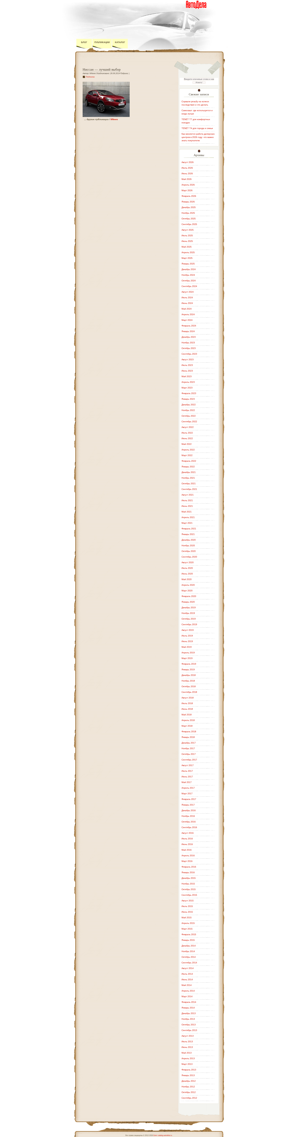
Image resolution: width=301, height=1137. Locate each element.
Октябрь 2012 (189, 1092)
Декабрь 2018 (189, 675)
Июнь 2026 (187, 173)
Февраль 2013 (189, 1069)
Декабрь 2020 (189, 540)
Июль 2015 (187, 906)
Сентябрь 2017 (189, 759)
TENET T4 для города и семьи (197, 128)
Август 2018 (188, 697)
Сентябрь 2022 (189, 421)
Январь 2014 (188, 1007)
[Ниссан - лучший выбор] (106, 116)
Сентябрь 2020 (189, 557)
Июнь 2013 (187, 1047)
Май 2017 (187, 782)
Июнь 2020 (187, 573)
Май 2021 (187, 511)
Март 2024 (187, 320)
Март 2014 (187, 996)
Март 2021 (187, 523)
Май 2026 (187, 179)
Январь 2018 (188, 737)
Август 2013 (188, 1036)
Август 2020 (188, 562)
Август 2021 (188, 495)
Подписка (90, 77)
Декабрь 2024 (189, 269)
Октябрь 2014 (189, 957)
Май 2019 (187, 647)
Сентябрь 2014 (189, 962)
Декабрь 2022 (189, 404)
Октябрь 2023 (189, 348)
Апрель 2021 (188, 517)
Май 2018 (187, 714)
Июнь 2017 (187, 776)
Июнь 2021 (187, 506)
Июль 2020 (187, 568)
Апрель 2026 (188, 184)
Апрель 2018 (188, 720)
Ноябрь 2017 (188, 748)
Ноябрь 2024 (188, 275)
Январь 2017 (188, 805)
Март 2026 (187, 190)
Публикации (102, 42)
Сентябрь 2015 (189, 895)
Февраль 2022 (189, 461)
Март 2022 (187, 455)
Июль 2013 (187, 1041)
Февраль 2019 (189, 664)
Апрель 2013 (188, 1058)
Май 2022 (187, 444)
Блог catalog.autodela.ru (162, 1135)
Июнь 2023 (187, 371)
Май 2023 (187, 376)
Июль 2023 (187, 365)
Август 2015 (188, 900)
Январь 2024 (188, 331)
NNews (114, 119)
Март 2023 (187, 387)
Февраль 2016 (189, 867)
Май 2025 (187, 246)
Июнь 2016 (187, 844)
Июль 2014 (187, 974)
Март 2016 (187, 861)
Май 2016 (187, 850)
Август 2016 (188, 833)
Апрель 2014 (188, 991)
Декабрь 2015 (189, 878)
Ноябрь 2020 (188, 545)
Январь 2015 (188, 940)
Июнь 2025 (187, 241)
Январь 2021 (188, 534)
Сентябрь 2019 (189, 624)
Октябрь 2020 (189, 551)
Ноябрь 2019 (188, 613)
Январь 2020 (188, 602)
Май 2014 (187, 985)
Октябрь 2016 (189, 821)
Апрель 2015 (188, 923)
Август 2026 (188, 162)
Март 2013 (187, 1064)
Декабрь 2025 (189, 207)
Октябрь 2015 (189, 889)
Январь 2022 (188, 466)
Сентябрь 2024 (189, 286)
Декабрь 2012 (189, 1081)
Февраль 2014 (189, 1002)
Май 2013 (187, 1053)
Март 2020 (187, 590)
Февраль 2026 (189, 196)
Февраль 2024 (189, 325)
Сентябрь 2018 (189, 692)
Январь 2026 (188, 201)
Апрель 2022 (188, 449)
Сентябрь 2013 (189, 1030)
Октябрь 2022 (189, 416)
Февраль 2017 (189, 799)
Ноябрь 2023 (188, 342)
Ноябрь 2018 (188, 681)
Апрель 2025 (188, 252)
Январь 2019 (188, 669)
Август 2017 (188, 765)
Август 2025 (188, 230)
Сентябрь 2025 (189, 224)
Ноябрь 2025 (188, 213)
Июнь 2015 (187, 912)
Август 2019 (188, 630)
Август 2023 (188, 359)
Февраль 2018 (189, 731)
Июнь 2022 (187, 438)
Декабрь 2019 (189, 607)
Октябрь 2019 (189, 619)
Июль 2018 (187, 703)
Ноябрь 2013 (188, 1019)
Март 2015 (187, 929)
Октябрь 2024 (189, 280)
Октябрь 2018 (189, 686)
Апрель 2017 (188, 788)
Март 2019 (187, 658)
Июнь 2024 (187, 303)
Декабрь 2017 (189, 743)
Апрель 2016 (188, 855)
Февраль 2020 (189, 596)
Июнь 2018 (187, 709)
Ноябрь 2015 (188, 883)
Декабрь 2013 (189, 1013)
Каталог (120, 42)
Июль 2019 (187, 635)
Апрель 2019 (188, 652)
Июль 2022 (187, 433)
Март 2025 (187, 258)
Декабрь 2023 (189, 337)
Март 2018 (187, 726)
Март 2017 (187, 793)
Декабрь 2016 (189, 810)
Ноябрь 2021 (188, 478)
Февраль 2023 (189, 393)
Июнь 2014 (187, 979)
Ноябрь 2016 (188, 816)
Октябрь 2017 (189, 754)
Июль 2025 (187, 235)
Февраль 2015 (189, 934)
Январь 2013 (188, 1075)
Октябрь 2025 (189, 218)
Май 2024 (187, 309)
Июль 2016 (187, 838)
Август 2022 (188, 427)
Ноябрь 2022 (188, 410)
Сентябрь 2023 (189, 354)
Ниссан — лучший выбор (102, 69)
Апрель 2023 (188, 382)
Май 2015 (187, 917)
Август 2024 (188, 292)
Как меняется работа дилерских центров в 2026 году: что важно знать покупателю (198, 137)
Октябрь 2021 (189, 483)
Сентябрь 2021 (189, 489)
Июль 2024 (187, 297)
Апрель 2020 (188, 585)
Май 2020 (187, 579)
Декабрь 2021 (189, 472)
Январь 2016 (188, 872)
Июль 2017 (187, 771)
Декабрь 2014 (189, 945)
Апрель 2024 (188, 314)
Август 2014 (188, 968)
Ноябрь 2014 (188, 951)
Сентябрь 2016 (189, 827)
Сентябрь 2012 (189, 1098)
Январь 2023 (188, 399)
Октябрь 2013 (189, 1024)
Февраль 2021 (189, 528)
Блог (84, 42)
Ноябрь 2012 (188, 1086)
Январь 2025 (188, 263)
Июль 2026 (187, 168)
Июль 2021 (187, 500)
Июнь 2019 (187, 641)
